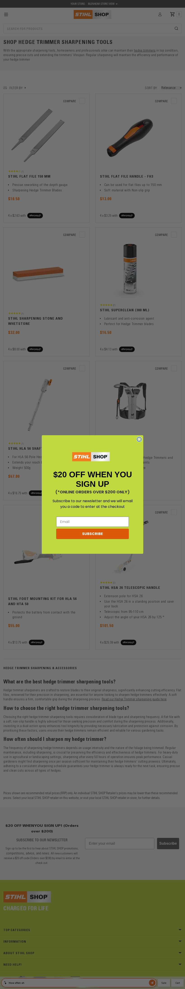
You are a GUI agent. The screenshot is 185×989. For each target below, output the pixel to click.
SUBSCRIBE (92, 533)
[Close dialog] (139, 439)
